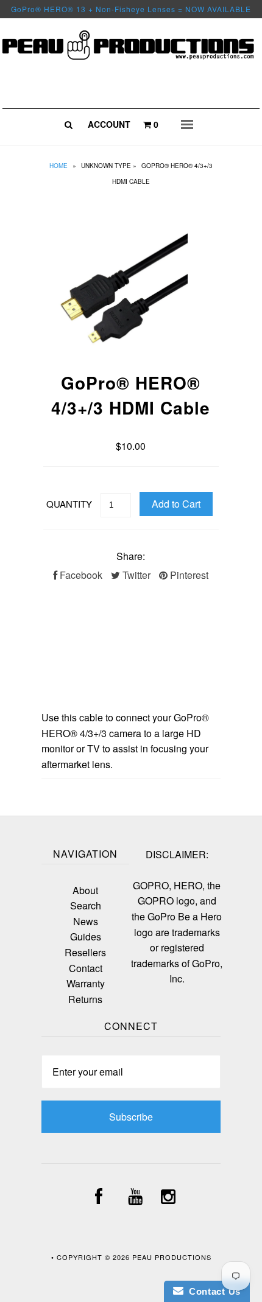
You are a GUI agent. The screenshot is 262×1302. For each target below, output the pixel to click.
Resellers (85, 952)
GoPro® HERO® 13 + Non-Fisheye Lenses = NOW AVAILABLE (131, 9)
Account (109, 124)
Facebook (79, 575)
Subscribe (131, 1117)
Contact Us (212, 1291)
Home (58, 165)
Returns (85, 999)
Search (85, 905)
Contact (85, 968)
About (85, 890)
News (85, 921)
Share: (130, 556)
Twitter (135, 575)
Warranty (85, 983)
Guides (85, 936)
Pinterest (188, 575)
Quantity (69, 503)
